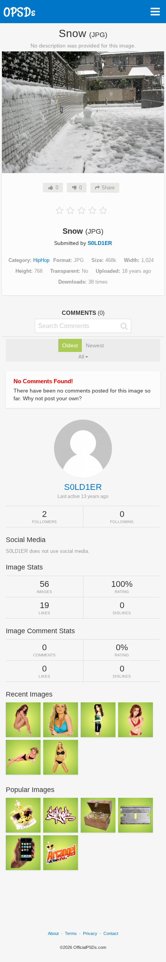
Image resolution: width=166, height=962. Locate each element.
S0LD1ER (100, 243)
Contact (110, 933)
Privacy (90, 933)
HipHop (41, 260)
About (53, 933)
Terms (71, 933)
